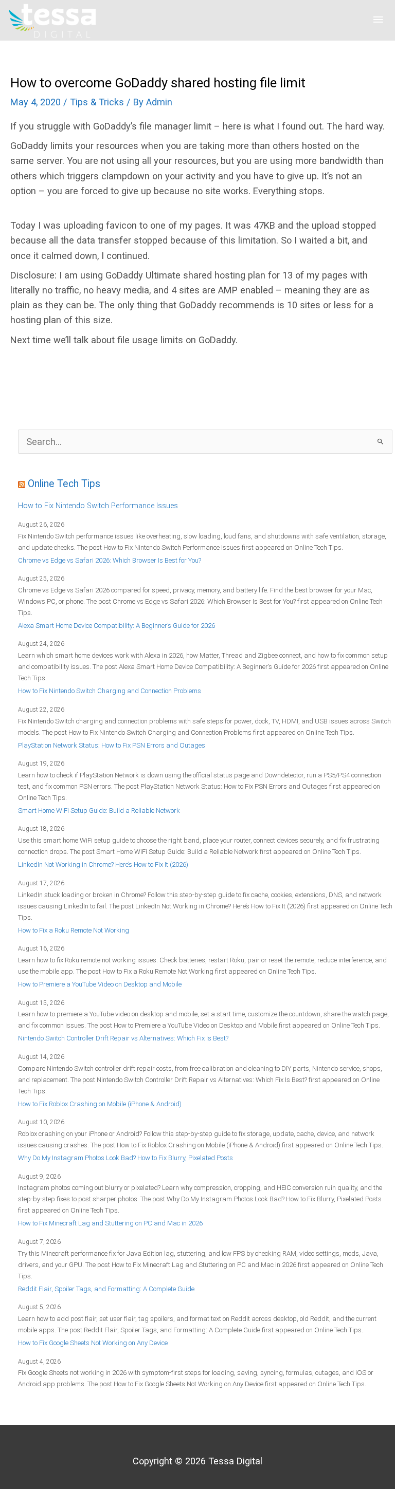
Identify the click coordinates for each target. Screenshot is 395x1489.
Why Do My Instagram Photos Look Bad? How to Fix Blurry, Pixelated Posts (125, 1158)
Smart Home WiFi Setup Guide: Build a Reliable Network (99, 810)
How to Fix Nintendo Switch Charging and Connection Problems (109, 691)
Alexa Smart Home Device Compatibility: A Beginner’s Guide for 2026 (116, 625)
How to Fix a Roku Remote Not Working (73, 930)
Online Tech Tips (64, 484)
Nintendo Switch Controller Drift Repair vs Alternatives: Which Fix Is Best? (123, 1038)
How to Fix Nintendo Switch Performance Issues (98, 505)
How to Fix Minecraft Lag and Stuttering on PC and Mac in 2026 (110, 1223)
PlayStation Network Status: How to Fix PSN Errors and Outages (111, 745)
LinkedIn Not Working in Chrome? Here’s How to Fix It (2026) (103, 864)
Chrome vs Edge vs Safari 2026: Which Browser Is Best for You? (109, 560)
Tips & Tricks (97, 102)
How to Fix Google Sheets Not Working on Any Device (93, 1343)
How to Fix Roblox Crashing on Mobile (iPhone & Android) (100, 1104)
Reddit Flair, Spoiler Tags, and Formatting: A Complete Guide (106, 1289)
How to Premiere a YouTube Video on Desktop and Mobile (100, 984)
